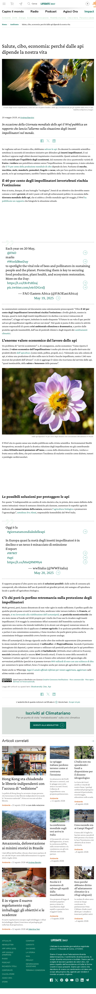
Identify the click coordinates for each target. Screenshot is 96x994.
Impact (89, 11)
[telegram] (87, 980)
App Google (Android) (7, 953)
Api (49, 686)
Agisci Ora (70, 11)
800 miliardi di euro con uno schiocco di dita (72, 661)
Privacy (29, 960)
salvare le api (50, 149)
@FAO (11, 253)
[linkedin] (82, 980)
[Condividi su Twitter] (48, 140)
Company (30, 941)
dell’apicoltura (23, 352)
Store (12, 3)
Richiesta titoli (9, 966)
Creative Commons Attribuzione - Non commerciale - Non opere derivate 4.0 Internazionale (53, 680)
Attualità (6, 941)
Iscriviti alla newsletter (45, 725)
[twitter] (56, 980)
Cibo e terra (73, 17)
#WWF (12, 553)
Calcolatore (8, 974)
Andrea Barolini (27, 117)
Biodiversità (36, 686)
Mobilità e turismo (58, 17)
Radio (34, 11)
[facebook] (51, 980)
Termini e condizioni (35, 970)
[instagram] (77, 980)
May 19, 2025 (44, 298)
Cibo (45, 686)
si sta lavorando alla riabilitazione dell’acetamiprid (35, 614)
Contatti (30, 945)
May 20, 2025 (44, 573)
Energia (22, 17)
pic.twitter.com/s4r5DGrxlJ (26, 287)
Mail (28, 956)
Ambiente (6, 17)
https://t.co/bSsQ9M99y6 (24, 562)
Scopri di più (74, 702)
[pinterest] (61, 980)
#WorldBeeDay (17, 261)
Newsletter (21, 3)
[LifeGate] (48, 3)
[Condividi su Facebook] (42, 140)
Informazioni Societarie (32, 965)
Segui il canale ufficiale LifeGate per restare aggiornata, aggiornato (57, 669)
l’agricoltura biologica (62, 509)
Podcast (50, 11)
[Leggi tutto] (92, 740)
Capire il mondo (13, 11)
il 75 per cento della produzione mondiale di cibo (29, 166)
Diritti (14, 17)
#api (10, 557)
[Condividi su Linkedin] (54, 140)
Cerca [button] (34, 3)
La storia (30, 952)
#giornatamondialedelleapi (26, 532)
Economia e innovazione (37, 17)
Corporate (7, 970)
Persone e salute (87, 17)
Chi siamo (30, 948)
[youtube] (71, 980)
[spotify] (66, 980)
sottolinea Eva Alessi (26, 512)
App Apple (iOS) (9, 948)
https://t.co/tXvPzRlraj (22, 283)
